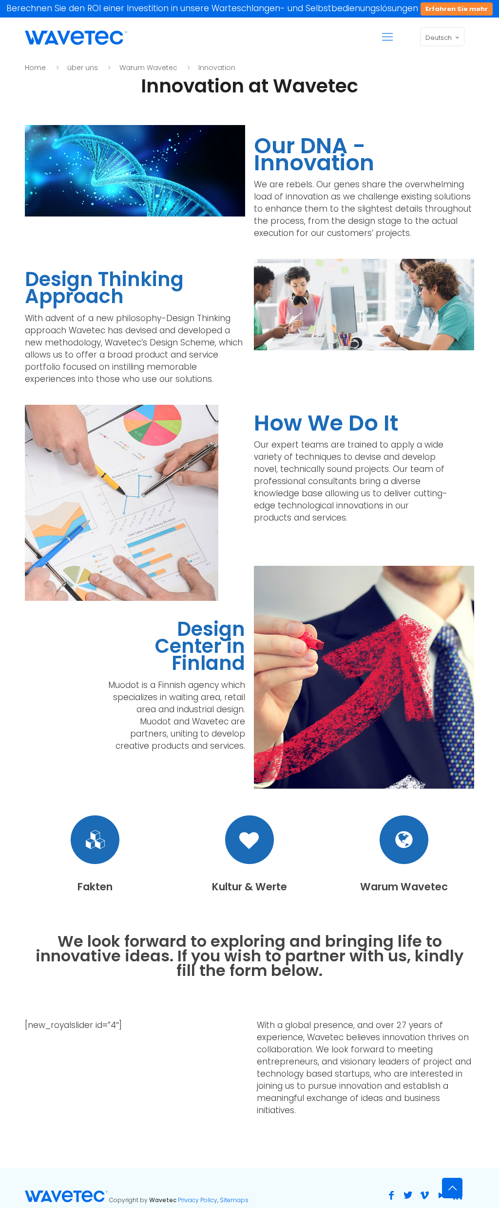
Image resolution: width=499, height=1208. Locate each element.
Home (35, 67)
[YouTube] (441, 1195)
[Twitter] (408, 1195)
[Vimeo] (424, 1195)
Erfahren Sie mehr (456, 9)
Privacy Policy (197, 1200)
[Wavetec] (76, 37)
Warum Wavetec (148, 67)
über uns (82, 67)
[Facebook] (391, 1195)
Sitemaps (234, 1200)
